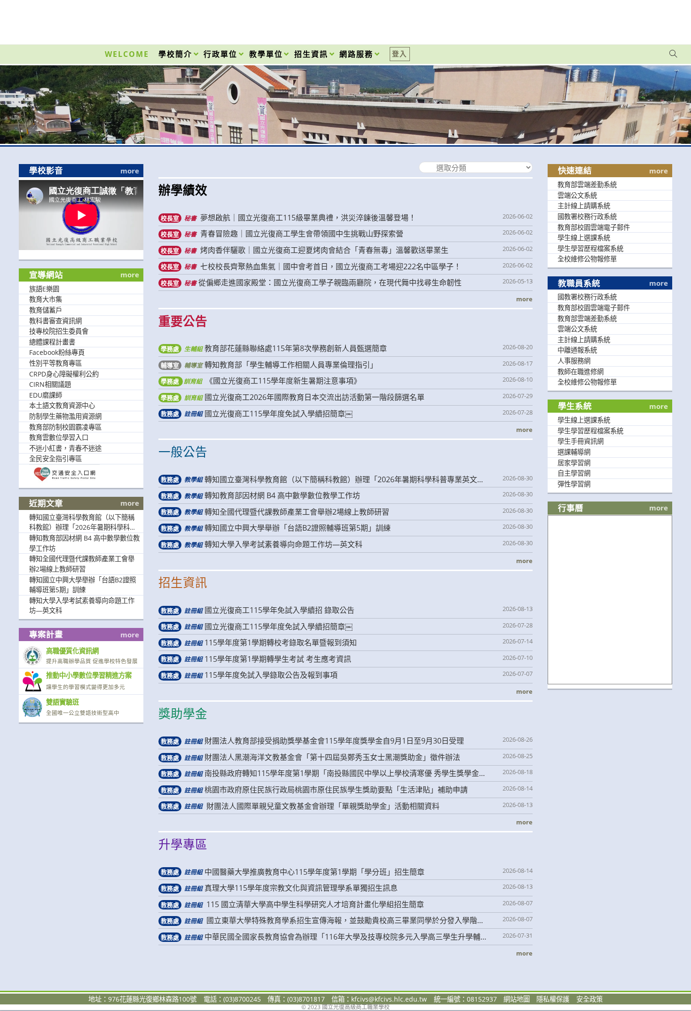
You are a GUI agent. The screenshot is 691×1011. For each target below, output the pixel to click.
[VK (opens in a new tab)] (661, 20)
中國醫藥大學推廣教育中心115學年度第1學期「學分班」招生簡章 (292, 872)
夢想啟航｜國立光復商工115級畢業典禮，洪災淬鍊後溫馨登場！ (288, 217)
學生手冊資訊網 (581, 441)
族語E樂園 (44, 288)
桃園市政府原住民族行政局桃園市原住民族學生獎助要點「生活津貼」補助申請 (314, 789)
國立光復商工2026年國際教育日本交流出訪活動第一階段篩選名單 (292, 397)
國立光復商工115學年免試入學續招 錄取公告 (257, 610)
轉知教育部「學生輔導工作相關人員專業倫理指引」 (269, 365)
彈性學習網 (574, 483)
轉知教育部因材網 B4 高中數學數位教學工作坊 (84, 543)
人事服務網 (574, 360)
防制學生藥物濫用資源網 (65, 416)
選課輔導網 (574, 451)
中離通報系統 (577, 349)
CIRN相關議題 (50, 384)
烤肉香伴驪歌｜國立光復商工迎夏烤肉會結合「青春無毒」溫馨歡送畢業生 (304, 250)
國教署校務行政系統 (587, 216)
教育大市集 (45, 299)
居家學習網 (574, 462)
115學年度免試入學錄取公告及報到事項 (249, 675)
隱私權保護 (552, 999)
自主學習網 (574, 473)
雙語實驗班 (62, 702)
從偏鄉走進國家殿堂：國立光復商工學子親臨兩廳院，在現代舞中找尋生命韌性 (311, 282)
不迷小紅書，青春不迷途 (65, 448)
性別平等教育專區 (55, 363)
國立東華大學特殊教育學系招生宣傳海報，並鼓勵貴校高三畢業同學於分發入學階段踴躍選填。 (321, 920)
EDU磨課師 (45, 395)
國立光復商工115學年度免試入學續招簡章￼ (256, 413)
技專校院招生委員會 (58, 331)
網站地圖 (516, 999)
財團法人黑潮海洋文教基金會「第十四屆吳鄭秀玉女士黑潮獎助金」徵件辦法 (310, 757)
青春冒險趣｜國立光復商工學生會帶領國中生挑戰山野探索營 (282, 233)
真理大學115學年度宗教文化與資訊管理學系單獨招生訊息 (279, 888)
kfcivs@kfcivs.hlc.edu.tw (389, 999)
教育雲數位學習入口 (58, 437)
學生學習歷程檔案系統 (590, 248)
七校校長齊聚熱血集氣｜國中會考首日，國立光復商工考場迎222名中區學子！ (311, 266)
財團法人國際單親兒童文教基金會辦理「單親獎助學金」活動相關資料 (300, 806)
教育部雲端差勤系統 (587, 184)
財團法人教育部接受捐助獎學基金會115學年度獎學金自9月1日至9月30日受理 (312, 741)
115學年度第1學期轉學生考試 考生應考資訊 (256, 659)
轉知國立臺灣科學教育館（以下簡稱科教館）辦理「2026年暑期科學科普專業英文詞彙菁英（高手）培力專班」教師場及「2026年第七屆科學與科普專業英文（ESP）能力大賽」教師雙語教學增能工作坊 (84, 523)
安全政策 (589, 999)
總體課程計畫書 (52, 341)
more (129, 170)
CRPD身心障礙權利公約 (64, 373)
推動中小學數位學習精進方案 (89, 675)
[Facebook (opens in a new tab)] (619, 20)
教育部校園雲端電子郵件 (594, 227)
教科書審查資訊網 (55, 320)
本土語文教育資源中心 (62, 405)
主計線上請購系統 (584, 205)
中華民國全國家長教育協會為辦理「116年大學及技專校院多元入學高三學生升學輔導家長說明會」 (322, 937)
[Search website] (673, 54)
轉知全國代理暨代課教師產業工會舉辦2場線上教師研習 (81, 563)
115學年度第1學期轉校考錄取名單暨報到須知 (258, 642)
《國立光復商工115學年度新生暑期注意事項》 (261, 381)
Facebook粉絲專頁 (57, 352)
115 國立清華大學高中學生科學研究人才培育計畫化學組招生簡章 (292, 904)
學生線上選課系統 (584, 237)
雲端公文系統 (577, 195)
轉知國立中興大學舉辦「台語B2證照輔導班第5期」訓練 (82, 585)
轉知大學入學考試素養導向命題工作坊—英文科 (81, 605)
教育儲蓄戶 (45, 310)
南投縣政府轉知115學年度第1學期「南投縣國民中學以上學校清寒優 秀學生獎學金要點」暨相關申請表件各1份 (322, 773)
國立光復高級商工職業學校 (345, 94)
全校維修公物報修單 (587, 258)
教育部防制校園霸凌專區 (65, 427)
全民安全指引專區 (55, 458)
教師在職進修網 (581, 371)
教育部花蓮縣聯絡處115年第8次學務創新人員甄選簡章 (273, 348)
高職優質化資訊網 (72, 650)
